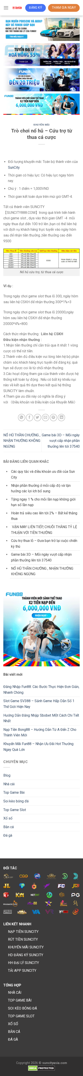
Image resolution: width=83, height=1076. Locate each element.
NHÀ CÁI (14, 992)
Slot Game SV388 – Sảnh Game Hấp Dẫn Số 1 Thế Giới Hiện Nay (38, 704)
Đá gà (7, 835)
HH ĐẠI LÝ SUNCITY (23, 963)
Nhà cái (9, 784)
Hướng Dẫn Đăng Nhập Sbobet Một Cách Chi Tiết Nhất (41, 718)
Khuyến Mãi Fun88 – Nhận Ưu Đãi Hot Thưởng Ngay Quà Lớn (38, 747)
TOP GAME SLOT (21, 1016)
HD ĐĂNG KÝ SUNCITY (25, 955)
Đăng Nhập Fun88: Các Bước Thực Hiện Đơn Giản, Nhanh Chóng (41, 690)
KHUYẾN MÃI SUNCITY (26, 947)
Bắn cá (8, 827)
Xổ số (7, 818)
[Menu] (6, 7)
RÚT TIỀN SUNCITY (23, 939)
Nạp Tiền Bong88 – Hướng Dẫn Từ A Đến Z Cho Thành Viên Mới (39, 732)
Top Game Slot (14, 810)
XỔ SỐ (13, 1024)
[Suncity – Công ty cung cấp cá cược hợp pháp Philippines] (17, 8)
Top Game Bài (14, 792)
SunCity (13, 167)
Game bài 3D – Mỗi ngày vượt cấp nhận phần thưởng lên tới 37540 (61, 441)
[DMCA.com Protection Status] (41, 1068)
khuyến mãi (41, 124)
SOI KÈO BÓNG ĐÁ (22, 1008)
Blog (6, 775)
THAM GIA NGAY (64, 7)
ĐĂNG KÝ (35, 7)
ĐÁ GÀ (13, 1039)
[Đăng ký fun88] (41, 628)
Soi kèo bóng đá (16, 801)
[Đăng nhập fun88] (41, 104)
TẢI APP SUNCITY (22, 970)
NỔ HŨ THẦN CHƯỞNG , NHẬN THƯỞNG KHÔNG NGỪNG (21, 441)
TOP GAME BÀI (20, 1000)
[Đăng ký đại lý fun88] (41, 29)
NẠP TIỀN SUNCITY (23, 932)
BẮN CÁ (14, 1032)
